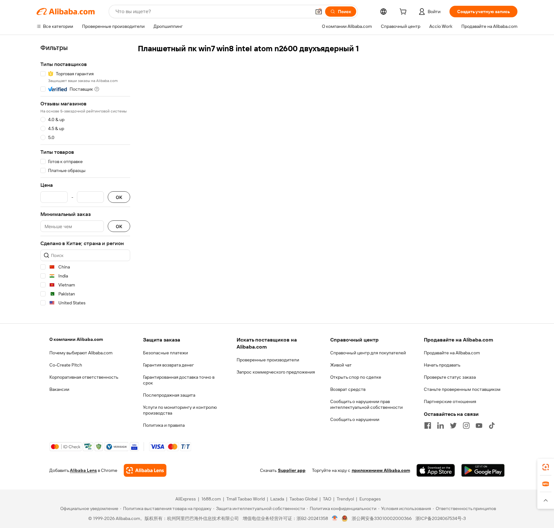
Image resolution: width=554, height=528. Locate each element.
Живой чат (341, 364)
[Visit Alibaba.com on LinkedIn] (440, 425)
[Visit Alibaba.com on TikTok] (492, 425)
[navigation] (85, 176)
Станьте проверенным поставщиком (462, 389)
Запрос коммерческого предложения (276, 372)
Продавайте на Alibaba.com (452, 352)
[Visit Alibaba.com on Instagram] (466, 425)
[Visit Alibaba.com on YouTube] (479, 425)
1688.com (211, 498)
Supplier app (292, 470)
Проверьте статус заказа (450, 377)
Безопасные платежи (165, 352)
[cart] (404, 12)
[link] (545, 467)
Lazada (277, 498)
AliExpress (185, 498)
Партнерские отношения (450, 401)
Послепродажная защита (169, 395)
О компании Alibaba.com (76, 339)
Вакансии (59, 389)
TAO (327, 498)
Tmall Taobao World (245, 498)
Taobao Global (303, 498)
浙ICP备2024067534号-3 (441, 518)
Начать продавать (442, 364)
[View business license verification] (335, 518)
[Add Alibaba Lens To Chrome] (145, 470)
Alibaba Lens (83, 470)
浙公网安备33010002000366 (382, 518)
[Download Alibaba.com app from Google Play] (483, 470)
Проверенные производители (268, 359)
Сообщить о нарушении (354, 419)
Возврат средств (347, 389)
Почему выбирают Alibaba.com (81, 352)
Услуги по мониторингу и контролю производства (180, 410)
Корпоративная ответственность (83, 377)
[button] (319, 11)
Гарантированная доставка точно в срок (178, 380)
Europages (370, 498)
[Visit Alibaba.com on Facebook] (428, 425)
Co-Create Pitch (65, 364)
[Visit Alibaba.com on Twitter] (453, 425)
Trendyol (345, 498)
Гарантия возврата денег (168, 364)
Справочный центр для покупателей (368, 352)
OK (119, 197)
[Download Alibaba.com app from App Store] (435, 470)
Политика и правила (164, 425)
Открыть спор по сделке (355, 377)
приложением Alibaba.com (381, 470)
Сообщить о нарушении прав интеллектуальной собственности (366, 404)
